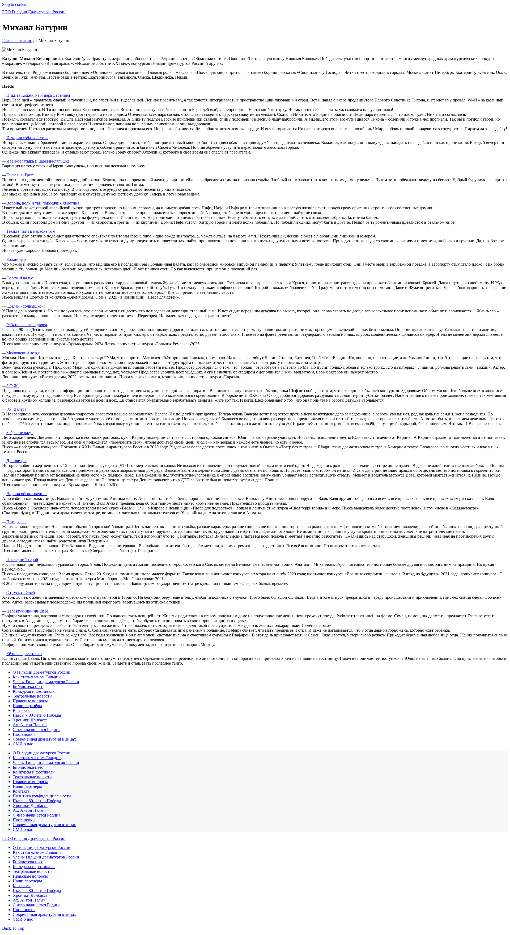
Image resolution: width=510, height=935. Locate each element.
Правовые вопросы (30, 701)
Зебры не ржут (19, 432)
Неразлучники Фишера (27, 611)
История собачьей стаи (27, 137)
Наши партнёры (27, 705)
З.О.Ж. (12, 386)
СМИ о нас (23, 744)
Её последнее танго (24, 653)
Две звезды (16, 460)
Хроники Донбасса (30, 720)
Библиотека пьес (28, 686)
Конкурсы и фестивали (34, 691)
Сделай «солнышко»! (25, 306)
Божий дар (16, 259)
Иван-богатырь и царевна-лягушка (38, 161)
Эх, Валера (16, 409)
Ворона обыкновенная (26, 493)
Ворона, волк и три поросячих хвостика (42, 203)
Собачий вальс (19, 278)
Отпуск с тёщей (20, 592)
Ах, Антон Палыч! (30, 724)
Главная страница (18, 40)
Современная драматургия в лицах (44, 739)
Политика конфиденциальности (42, 796)
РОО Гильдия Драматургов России (34, 12)
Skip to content (14, 4)
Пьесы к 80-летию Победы (37, 715)
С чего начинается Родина (36, 729)
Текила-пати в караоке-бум (30, 231)
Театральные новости (32, 696)
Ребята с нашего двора (26, 324)
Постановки (24, 734)
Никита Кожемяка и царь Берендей (38, 95)
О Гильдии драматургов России (41, 672)
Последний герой (22, 559)
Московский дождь (23, 353)
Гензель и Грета (20, 175)
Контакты (22, 710)
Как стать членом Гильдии (37, 677)
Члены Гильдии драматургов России (46, 681)
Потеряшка (16, 522)
